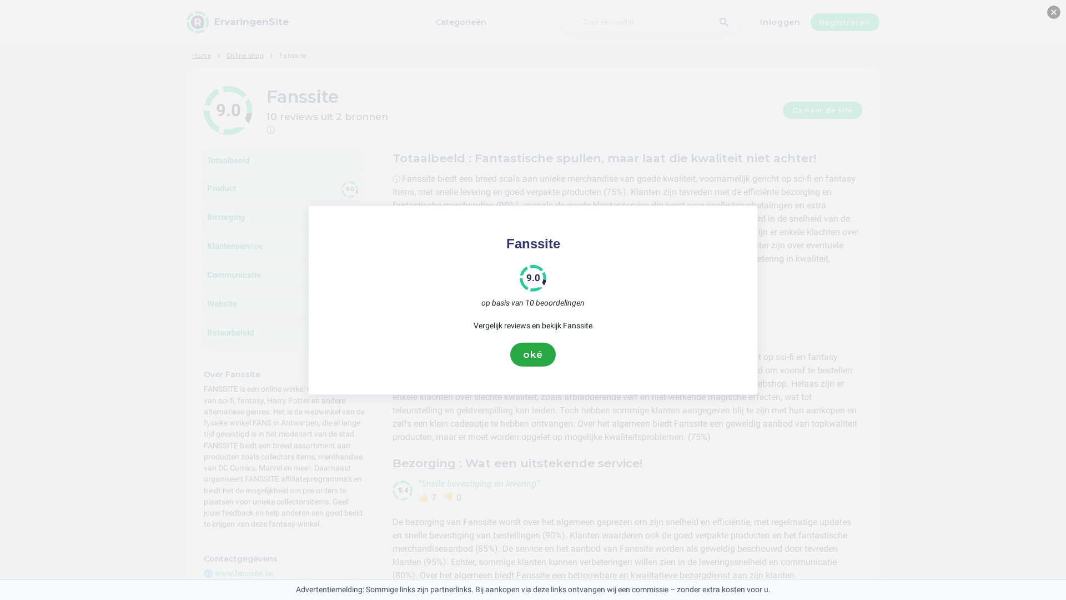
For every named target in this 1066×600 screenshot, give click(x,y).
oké (533, 354)
